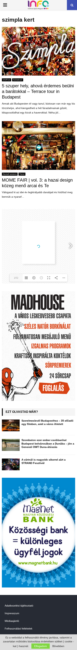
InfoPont (6, 80)
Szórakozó (17, 80)
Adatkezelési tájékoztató (19, 605)
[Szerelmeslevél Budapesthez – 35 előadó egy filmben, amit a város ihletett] (11, 425)
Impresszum (12, 613)
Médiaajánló (12, 620)
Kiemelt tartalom (10, 174)
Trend (21, 174)
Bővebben (58, 646)
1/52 (16, 278)
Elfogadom (40, 646)
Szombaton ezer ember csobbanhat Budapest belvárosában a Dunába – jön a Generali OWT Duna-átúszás (47, 443)
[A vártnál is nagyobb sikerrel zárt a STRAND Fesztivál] (11, 464)
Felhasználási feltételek (18, 628)
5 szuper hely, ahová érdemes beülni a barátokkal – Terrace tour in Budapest (38, 91)
